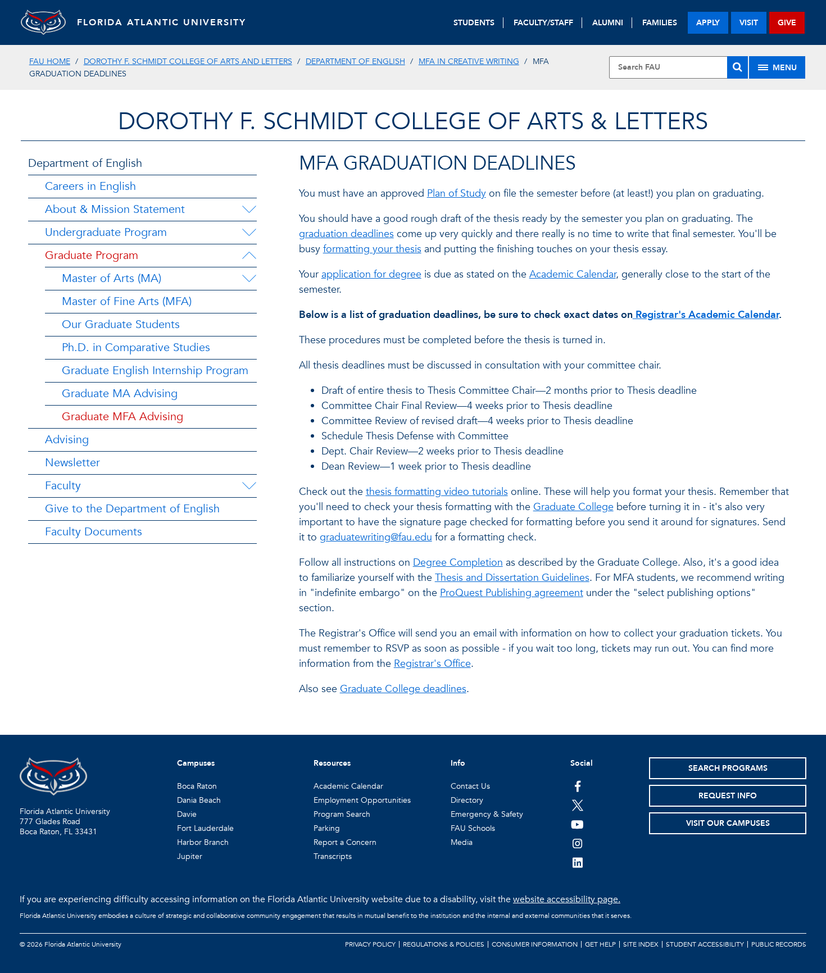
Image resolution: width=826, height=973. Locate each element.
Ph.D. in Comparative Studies (136, 347)
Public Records (778, 944)
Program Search (342, 814)
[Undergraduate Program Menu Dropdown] (249, 232)
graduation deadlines (346, 234)
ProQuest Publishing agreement (511, 593)
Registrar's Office (432, 664)
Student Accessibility (705, 944)
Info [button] (458, 763)
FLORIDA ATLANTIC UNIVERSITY (161, 22)
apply (708, 22)
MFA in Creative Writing (469, 61)
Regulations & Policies (443, 944)
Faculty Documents (93, 531)
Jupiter (189, 856)
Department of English (355, 61)
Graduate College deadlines (403, 689)
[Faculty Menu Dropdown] (249, 486)
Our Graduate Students (121, 324)
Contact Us (470, 786)
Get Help (600, 944)
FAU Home (49, 61)
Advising (67, 439)
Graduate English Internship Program (155, 370)
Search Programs (728, 768)
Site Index (641, 944)
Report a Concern (345, 842)
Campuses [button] (196, 763)
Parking (327, 828)
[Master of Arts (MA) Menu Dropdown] (249, 278)
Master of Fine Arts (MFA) (127, 301)
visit (748, 22)
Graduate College (573, 507)
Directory (467, 800)
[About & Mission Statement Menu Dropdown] (249, 209)
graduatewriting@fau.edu (376, 537)
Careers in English (90, 186)
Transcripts (333, 856)
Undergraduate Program (106, 232)
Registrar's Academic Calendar (706, 315)
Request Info (727, 795)
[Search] (737, 67)
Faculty (63, 485)
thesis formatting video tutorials (437, 492)
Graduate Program (91, 255)
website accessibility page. (566, 899)
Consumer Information (535, 944)
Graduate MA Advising (120, 393)
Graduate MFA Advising (122, 416)
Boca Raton (197, 786)
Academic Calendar (572, 274)
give (787, 22)
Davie (187, 814)
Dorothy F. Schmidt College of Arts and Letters (188, 61)
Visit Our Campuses (728, 823)
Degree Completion (458, 563)
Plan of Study (456, 194)
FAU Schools (473, 828)
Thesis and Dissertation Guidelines (512, 578)
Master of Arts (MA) (111, 278)
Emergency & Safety (487, 814)
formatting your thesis (372, 249)
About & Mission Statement (115, 209)
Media (462, 842)
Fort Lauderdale (205, 828)
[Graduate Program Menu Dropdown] (249, 255)
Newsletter (72, 462)
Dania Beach (199, 800)
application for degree (371, 274)
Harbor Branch (203, 842)
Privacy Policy (370, 944)
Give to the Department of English (132, 508)
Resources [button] (332, 763)
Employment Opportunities (362, 800)
